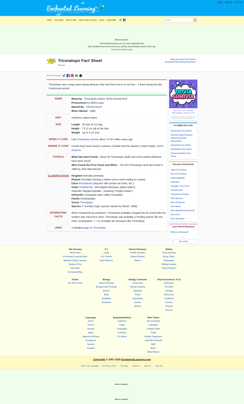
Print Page (238, 2)
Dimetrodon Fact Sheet (181, 149)
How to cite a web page (89, 366)
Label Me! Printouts (153, 340)
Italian (91, 332)
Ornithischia (86, 187)
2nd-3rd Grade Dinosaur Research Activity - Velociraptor (182, 138)
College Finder (153, 329)
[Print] (80, 75)
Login (220, 2)
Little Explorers (106, 260)
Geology (169, 291)
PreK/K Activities (137, 253)
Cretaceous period (87, 139)
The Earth (168, 287)
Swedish (91, 348)
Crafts (106, 253)
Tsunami (169, 306)
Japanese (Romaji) (90, 336)
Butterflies (106, 298)
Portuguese (91, 340)
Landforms (169, 298)
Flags (122, 325)
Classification (177, 190)
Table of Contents (178, 170)
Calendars (153, 325)
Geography (122, 329)
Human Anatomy (137, 287)
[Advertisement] (122, 32)
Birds (106, 294)
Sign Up (228, 2)
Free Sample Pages (88, 20)
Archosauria (85, 183)
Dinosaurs (61, 65)
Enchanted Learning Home (75, 256)
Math (153, 344)
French (91, 325)
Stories (137, 260)
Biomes (106, 291)
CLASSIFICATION (58, 175)
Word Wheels (153, 352)
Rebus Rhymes (138, 256)
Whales (137, 306)
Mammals (137, 291)
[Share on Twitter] (63, 75)
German (90, 329)
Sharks (137, 302)
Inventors (122, 332)
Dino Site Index (178, 219)
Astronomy (169, 283)
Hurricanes (169, 294)
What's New (71, 20)
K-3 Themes (106, 256)
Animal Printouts (106, 283)
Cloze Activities (169, 253)
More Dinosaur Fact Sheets (183, 59)
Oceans (168, 302)
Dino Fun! (175, 214)
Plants (138, 294)
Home (49, 20)
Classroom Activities (180, 194)
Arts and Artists (153, 321)
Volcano (169, 310)
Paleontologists (178, 178)
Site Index (59, 20)
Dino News (176, 206)
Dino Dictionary (178, 202)
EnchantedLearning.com (136, 359)
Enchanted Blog (75, 272)
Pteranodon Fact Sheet (181, 131)
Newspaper (169, 260)
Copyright (99, 359)
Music (153, 348)
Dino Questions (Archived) (182, 210)
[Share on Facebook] (68, 75)
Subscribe (111, 20)
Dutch (90, 321)
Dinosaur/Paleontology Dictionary (180, 62)
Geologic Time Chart (180, 186)
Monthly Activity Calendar (75, 260)
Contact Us (136, 366)
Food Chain (137, 283)
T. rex (97, 221)
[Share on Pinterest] (72, 75)
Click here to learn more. (122, 49)
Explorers (122, 321)
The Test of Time (75, 283)
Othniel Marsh (94, 106)
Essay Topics (169, 256)
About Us (147, 366)
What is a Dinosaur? (180, 232)
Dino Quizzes (177, 198)
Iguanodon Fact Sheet (181, 145)
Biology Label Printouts (106, 287)
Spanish (91, 344)
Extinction (175, 182)
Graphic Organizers (153, 336)
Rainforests (138, 298)
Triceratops (86, 202)
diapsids (98, 183)
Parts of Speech (169, 268)
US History (122, 336)
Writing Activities (169, 264)
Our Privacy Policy (109, 366)
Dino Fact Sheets (178, 174)
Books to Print (75, 264)
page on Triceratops (94, 227)
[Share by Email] (76, 75)
